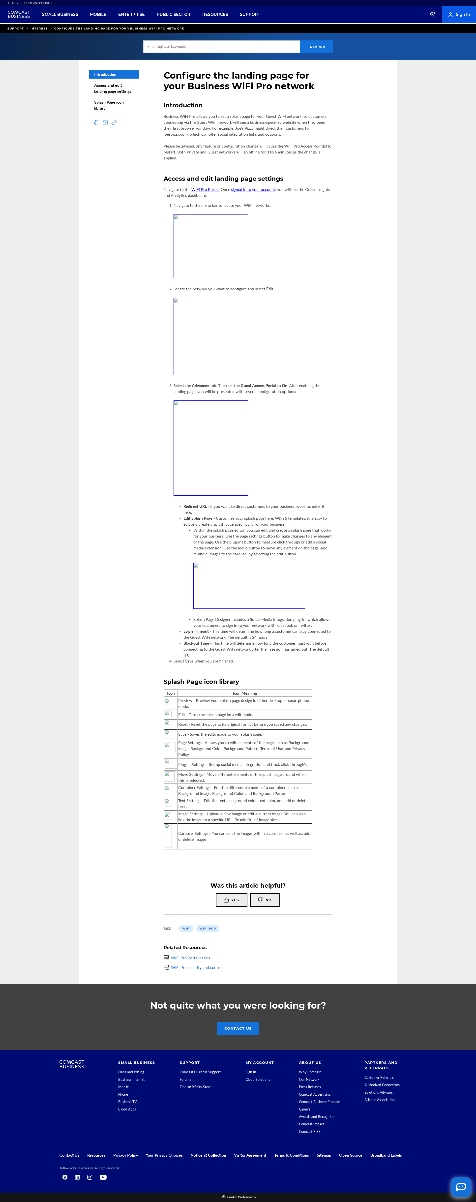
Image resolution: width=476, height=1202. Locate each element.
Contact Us (238, 1028)
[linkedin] (77, 1177)
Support (15, 28)
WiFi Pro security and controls (197, 967)
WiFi (186, 928)
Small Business (60, 14)
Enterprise (131, 14)
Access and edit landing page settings (112, 88)
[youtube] (103, 1177)
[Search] (433, 15)
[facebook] (65, 1177)
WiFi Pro (207, 928)
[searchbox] (221, 46)
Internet (39, 28)
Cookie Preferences (241, 1197)
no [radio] (269, 900)
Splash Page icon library (109, 105)
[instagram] (89, 1177)
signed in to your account (253, 189)
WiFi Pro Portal (205, 189)
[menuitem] (10, 3)
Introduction (105, 74)
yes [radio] (235, 900)
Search (318, 47)
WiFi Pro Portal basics (190, 957)
